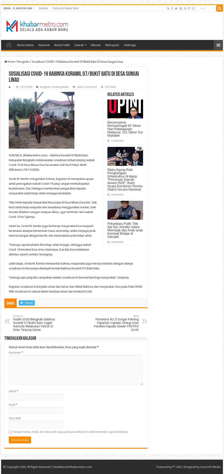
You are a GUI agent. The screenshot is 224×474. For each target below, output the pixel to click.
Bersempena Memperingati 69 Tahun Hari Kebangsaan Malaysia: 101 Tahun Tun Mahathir (125, 128)
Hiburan (96, 45)
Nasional (43, 45)
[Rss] (168, 8)
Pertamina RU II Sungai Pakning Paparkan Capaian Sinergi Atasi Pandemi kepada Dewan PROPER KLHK (116, 323)
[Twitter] (176, 8)
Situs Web (15, 418)
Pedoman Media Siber (65, 8)
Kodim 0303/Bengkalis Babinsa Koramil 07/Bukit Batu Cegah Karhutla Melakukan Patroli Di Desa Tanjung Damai (34, 323)
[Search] (219, 8)
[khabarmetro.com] (37, 25)
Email (13, 404)
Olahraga (130, 45)
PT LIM (176, 467)
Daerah (79, 45)
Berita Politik (62, 45)
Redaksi (43, 8)
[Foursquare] (189, 8)
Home (9, 44)
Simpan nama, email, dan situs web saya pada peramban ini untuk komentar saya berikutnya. (71, 431)
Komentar (16, 352)
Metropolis (112, 45)
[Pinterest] (180, 8)
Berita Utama (25, 45)
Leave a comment (87, 87)
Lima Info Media (210, 467)
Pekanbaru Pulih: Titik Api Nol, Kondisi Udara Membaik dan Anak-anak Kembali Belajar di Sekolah (125, 230)
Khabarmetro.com (80, 467)
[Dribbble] (185, 8)
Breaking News (60, 87)
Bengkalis (24, 61)
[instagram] (193, 8)
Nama (13, 391)
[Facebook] (172, 8)
